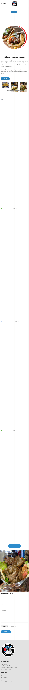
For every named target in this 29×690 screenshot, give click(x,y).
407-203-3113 (4, 677)
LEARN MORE (5, 78)
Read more (14, 546)
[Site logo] (14, 3)
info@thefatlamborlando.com (7, 682)
